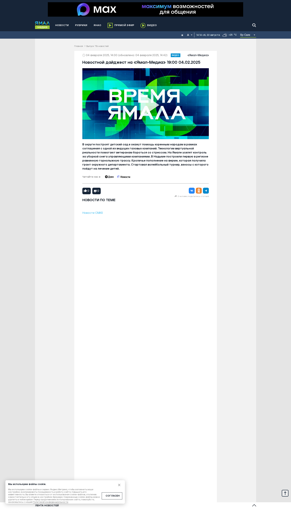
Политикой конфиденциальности (50, 502)
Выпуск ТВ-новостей (97, 46)
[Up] (285, 493)
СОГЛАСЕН (113, 496)
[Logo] (42, 25)
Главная (78, 46)
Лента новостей (47, 505)
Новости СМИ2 (92, 213)
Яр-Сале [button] (245, 34)
